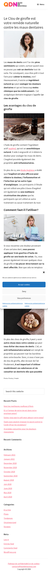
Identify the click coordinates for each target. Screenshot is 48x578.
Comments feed (10, 548)
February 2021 (9, 455)
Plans (6, 514)
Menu (42, 4)
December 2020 (10, 463)
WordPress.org (10, 552)
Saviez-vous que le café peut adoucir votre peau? (24, 417)
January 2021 (9, 459)
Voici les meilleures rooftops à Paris (18, 406)
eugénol (12, 148)
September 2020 (10, 476)
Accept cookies (24, 284)
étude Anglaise (27, 170)
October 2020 (9, 471)
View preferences (24, 298)
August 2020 (9, 480)
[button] (44, 272)
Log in (6, 539)
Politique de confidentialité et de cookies (12, 304)
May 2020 (7, 492)
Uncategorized (10, 522)
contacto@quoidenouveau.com (24, 566)
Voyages (7, 526)
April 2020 (8, 497)
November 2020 (10, 467)
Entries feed (9, 544)
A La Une (7, 510)
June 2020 (8, 488)
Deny (24, 291)
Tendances (8, 518)
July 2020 (7, 484)
